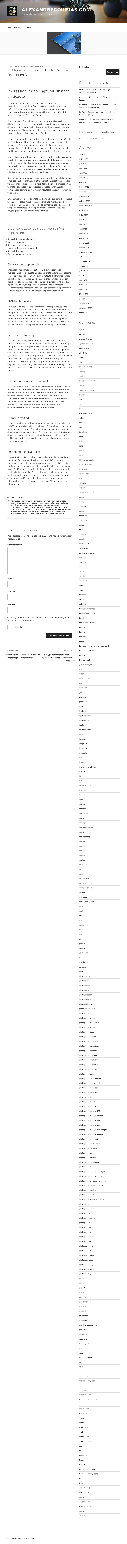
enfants (82, 590)
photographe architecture (89, 1023)
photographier (84, 1223)
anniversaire (84, 376)
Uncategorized (18, 498)
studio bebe (83, 1427)
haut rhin (82, 711)
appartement (84, 385)
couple (82, 539)
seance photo (84, 1376)
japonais (82, 762)
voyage (82, 1497)
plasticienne (84, 1283)
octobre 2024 (84, 257)
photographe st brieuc (88, 1195)
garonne (82, 669)
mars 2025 (83, 233)
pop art (82, 1288)
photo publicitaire (86, 1004)
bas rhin (82, 427)
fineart (82, 641)
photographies (85, 1227)
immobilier (83, 753)
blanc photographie (87, 460)
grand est (83, 688)
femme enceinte (85, 632)
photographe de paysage (89, 1060)
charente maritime (86, 492)
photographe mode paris (89, 1139)
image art (83, 744)
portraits (82, 1306)
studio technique (85, 1441)
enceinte (82, 576)
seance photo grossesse (88, 1381)
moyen (82, 892)
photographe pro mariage (89, 1162)
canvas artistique (29, 503)
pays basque (84, 962)
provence (83, 1334)
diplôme (82, 562)
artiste (81, 409)
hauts (81, 725)
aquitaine (83, 395)
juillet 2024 (83, 271)
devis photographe (86, 553)
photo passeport (85, 995)
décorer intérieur (60, 503)
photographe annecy (87, 1018)
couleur (82, 530)
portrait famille (85, 1302)
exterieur (82, 604)
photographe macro (87, 1102)
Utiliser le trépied (15, 251)
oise (80, 939)
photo (81, 971)
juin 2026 (83, 164)
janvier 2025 (84, 243)
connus (82, 511)
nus (80, 934)
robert (81, 1353)
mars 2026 (83, 178)
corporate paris (85, 520)
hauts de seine (85, 730)
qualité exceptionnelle (35, 513)
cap (80, 478)
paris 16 (82, 948)
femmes (82, 637)
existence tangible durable (39, 507)
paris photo (83, 953)
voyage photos (85, 1506)
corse (81, 525)
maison (82, 799)
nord (81, 920)
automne (82, 418)
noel (81, 911)
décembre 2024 (85, 247)
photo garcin (84, 981)
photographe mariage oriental (91, 1116)
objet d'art (41, 509)
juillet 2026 (83, 159)
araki (81, 399)
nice (81, 906)
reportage (83, 1339)
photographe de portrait (88, 1064)
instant (22, 509)
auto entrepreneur (86, 413)
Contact (29, 27)
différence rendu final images (27, 505)
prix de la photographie (88, 1325)
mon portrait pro (85, 888)
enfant (81, 585)
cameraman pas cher (87, 474)
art (80, 404)
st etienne (83, 1413)
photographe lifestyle (87, 1097)
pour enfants (84, 1320)
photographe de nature (88, 1055)
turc (80, 1478)
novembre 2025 (85, 196)
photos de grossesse (87, 1255)
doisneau (82, 567)
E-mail (11, 592)
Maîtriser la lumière (16, 242)
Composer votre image (18, 245)
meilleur (82, 860)
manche (82, 809)
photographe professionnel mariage (93, 1181)
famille (82, 618)
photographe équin (86, 1074)
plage (81, 1278)
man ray (82, 804)
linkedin (82, 771)
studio (81, 1423)
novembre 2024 (85, 252)
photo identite (84, 985)
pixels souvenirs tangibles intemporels (32, 511)
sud (80, 1446)
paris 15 (82, 944)
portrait (82, 1292)
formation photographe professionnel (94, 646)
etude (81, 599)
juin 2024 (83, 275)
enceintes (83, 581)
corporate (83, 516)
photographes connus (87, 1209)
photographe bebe (86, 1032)
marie (81, 832)
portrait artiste (85, 1297)
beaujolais (83, 432)
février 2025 (84, 238)
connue (82, 502)
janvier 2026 (84, 187)
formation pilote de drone (89, 650)
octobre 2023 (84, 313)
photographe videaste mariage (91, 1199)
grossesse (83, 702)
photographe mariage (87, 1106)
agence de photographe (88, 343)
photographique (85, 1232)
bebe (81, 437)
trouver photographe (87, 1469)
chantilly (82, 483)
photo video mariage (87, 1009)
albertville (83, 353)
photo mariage (85, 990)
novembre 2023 (85, 308)
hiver (81, 734)
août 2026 (83, 155)
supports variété (57, 513)
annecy (82, 371)
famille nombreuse (86, 623)
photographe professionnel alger (92, 1171)
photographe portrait (87, 1158)
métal (31, 509)
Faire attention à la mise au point (22, 248)
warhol (82, 1516)
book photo (83, 469)
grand (81, 683)
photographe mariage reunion (91, 1134)
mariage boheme (86, 827)
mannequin (83, 813)
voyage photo (84, 1502)
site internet (84, 1409)
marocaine (83, 855)
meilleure (83, 864)
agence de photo (86, 339)
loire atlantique (85, 785)
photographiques (86, 1236)
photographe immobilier (88, 1092)
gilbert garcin (84, 678)
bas (80, 423)
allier (81, 357)
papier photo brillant (59, 509)
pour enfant (83, 1316)
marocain (83, 850)
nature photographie (87, 902)
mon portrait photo (86, 883)
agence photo (84, 348)
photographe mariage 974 (89, 1111)
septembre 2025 (86, 206)
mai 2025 (83, 224)
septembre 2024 (86, 261)
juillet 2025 (83, 215)
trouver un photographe (88, 1474)
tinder (81, 1460)
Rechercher (84, 67)
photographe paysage (87, 1153)
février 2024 (84, 294)
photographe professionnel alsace (92, 1176)
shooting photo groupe (88, 1399)
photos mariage (85, 1274)
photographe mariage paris (90, 1120)
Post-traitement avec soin (19, 254)
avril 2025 (83, 229)
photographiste (85, 1241)
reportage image (85, 1343)
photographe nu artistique (89, 1143)
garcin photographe (87, 664)
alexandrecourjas (37, 66)
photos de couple (86, 1246)
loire (81, 781)
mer (80, 869)
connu (81, 497)
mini (81, 874)
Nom (10, 578)
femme (82, 627)
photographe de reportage (89, 1069)
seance (82, 1371)
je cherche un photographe (89, 767)
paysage (82, 967)
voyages (82, 1511)
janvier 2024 (84, 299)
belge (81, 450)
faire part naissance (87, 609)
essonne (82, 595)
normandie (83, 925)
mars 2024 (83, 289)
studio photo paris (86, 1437)
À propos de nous (14, 27)
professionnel (84, 1330)
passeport (83, 957)
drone (81, 571)
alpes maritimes (85, 367)
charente (82, 488)
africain (82, 334)
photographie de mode (88, 1218)
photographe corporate (88, 1041)
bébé (81, 446)
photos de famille (86, 1250)
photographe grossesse (88, 1088)
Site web (11, 604)
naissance (83, 897)
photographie (84, 1213)
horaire (82, 739)
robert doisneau (85, 1357)
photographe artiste (87, 1027)
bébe (81, 441)
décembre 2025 (85, 192)
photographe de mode (88, 1051)
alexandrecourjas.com (56, 10)
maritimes (83, 846)
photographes (84, 1204)
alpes (81, 362)
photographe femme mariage (91, 1083)
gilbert (81, 674)
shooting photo (85, 1395)
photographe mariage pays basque (93, 1130)
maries (82, 841)
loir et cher (83, 776)
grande (82, 692)
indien (81, 757)
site (80, 1404)
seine (81, 1385)
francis (82, 655)
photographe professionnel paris (92, 1185)
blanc (81, 455)
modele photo (84, 878)
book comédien (85, 464)
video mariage (85, 1488)
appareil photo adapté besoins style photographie (38, 501)
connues (82, 506)
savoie (81, 1367)
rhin (80, 1348)
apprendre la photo (86, 390)
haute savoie (84, 720)
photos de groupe (86, 1260)
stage (81, 1418)
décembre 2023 (85, 303)
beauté (14, 503)
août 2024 (83, 266)
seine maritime (85, 1390)
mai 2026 (83, 168)
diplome (82, 557)
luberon (82, 790)
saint (81, 1362)
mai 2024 (83, 280)
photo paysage (85, 999)
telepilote (83, 1455)
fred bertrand (84, 660)
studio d (82, 1432)
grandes (82, 697)
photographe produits (87, 1167)
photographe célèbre (87, 1036)
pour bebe (83, 1311)
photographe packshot (88, 1148)
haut (81, 706)
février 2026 (84, 182)
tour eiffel (83, 1464)
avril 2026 (83, 173)
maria (81, 818)
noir (80, 916)
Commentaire (14, 545)
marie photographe (86, 837)
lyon (80, 795)
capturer (45, 503)
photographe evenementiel (90, 1078)
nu (80, 929)
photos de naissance (87, 1269)
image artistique (85, 748)
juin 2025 (83, 220)
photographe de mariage (89, 1046)
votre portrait (84, 1492)
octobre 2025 (84, 201)
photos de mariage (86, 1264)
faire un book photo (87, 613)
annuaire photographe (88, 381)
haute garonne (85, 716)
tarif (80, 1450)
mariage (82, 823)
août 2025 (83, 210)
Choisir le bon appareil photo (20, 239)
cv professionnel (85, 548)
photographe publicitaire (88, 1190)
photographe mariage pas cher (91, 1125)
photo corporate (85, 976)
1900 (81, 330)
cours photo (84, 543)
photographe (84, 1013)
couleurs (82, 534)
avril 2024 (83, 285)
